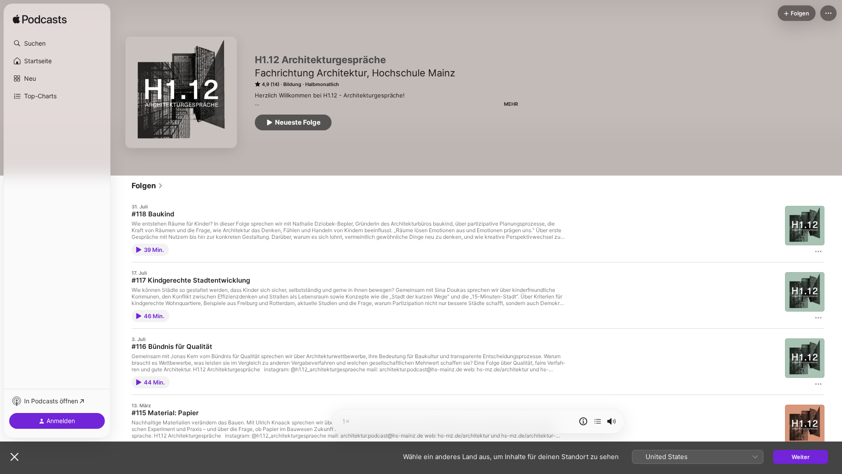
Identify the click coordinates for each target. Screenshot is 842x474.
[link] (147, 185)
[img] (40, 19)
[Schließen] (14, 457)
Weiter (801, 456)
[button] (57, 43)
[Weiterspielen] (597, 421)
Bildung (292, 84)
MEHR (511, 104)
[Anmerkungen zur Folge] (583, 421)
